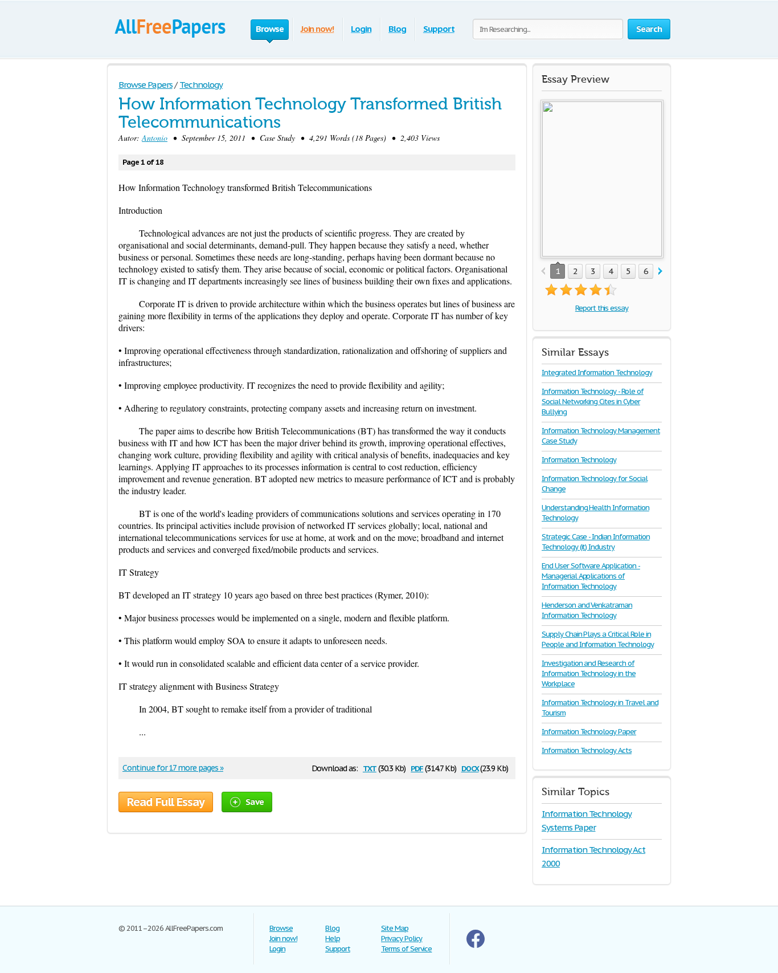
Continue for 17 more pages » (172, 768)
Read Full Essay (165, 802)
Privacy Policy (401, 938)
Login (361, 28)
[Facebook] (475, 945)
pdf (417, 767)
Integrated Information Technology (597, 372)
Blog (397, 28)
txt (369, 767)
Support (438, 28)
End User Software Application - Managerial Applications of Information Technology (591, 576)
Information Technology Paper (589, 731)
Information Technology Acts (587, 750)
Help (332, 938)
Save (254, 801)
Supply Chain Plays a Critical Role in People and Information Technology (598, 639)
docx (470, 767)
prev (543, 271)
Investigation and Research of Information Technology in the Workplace (589, 673)
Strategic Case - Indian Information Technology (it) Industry (596, 542)
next (660, 271)
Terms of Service (406, 949)
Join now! (317, 28)
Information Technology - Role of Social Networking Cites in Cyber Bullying (593, 401)
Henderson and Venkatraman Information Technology (587, 610)
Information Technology (579, 460)
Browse (281, 928)
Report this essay (601, 308)
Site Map (394, 928)
